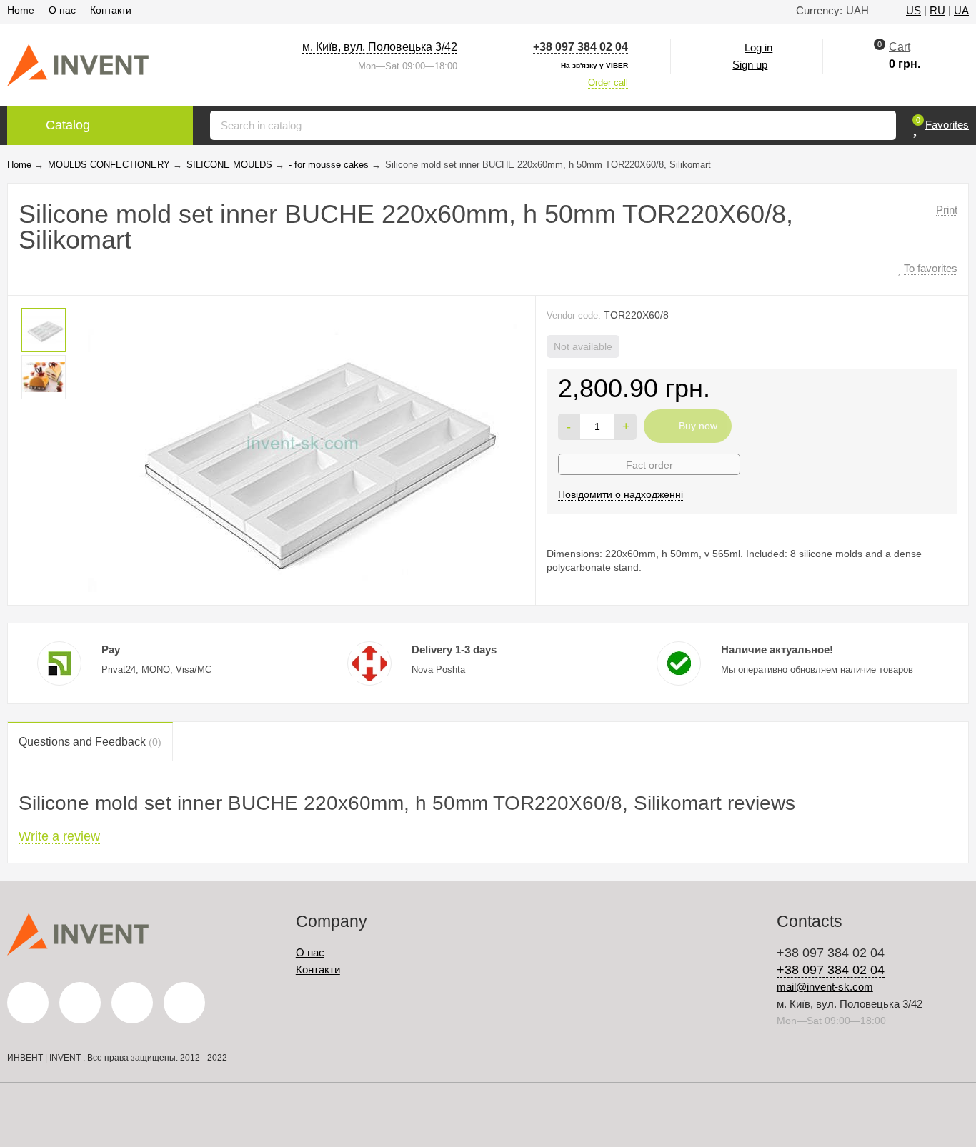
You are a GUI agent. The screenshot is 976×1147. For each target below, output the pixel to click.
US (913, 10)
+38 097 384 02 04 (580, 47)
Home (20, 10)
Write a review (59, 836)
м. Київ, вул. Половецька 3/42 (379, 47)
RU (937, 10)
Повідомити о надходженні (620, 494)
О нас (62, 10)
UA (961, 10)
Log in (758, 47)
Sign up (749, 65)
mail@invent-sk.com (825, 987)
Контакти (110, 10)
